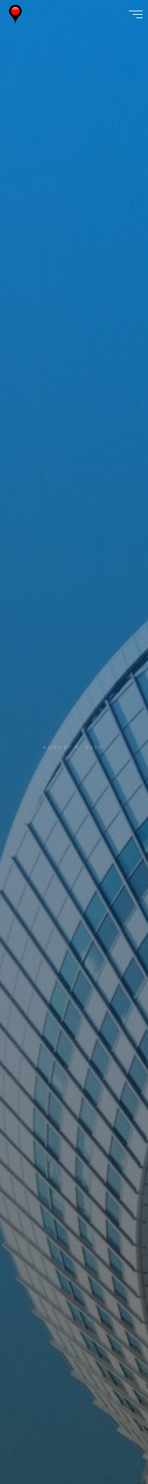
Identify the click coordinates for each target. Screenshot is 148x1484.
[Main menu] (136, 14)
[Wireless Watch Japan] (15, 14)
